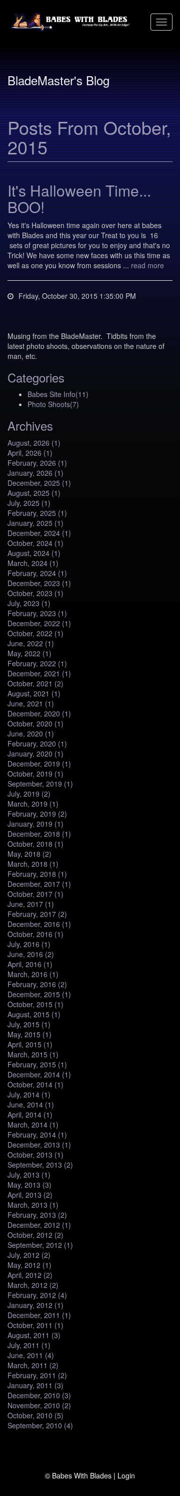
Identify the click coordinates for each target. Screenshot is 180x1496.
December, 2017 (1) (39, 884)
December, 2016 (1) (39, 924)
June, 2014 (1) (31, 1104)
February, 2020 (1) (37, 743)
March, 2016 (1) (33, 974)
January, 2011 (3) (36, 1385)
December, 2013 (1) (39, 1145)
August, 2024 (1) (34, 553)
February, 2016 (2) (37, 984)
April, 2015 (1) (30, 1044)
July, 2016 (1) (29, 944)
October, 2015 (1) (36, 1004)
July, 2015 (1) (29, 1024)
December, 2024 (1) (39, 533)
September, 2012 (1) (40, 1245)
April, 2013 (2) (30, 1195)
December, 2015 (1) (39, 994)
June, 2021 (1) (31, 703)
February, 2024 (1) (37, 573)
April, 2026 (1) (30, 453)
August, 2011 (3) (34, 1335)
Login (126, 1475)
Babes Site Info (58, 394)
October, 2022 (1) (36, 633)
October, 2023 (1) (36, 593)
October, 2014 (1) (36, 1084)
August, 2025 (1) (34, 493)
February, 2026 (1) (37, 463)
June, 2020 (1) (31, 733)
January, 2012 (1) (36, 1305)
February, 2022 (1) (37, 663)
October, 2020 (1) (36, 723)
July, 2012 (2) (29, 1255)
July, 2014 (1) (29, 1094)
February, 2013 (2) (37, 1215)
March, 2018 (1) (33, 864)
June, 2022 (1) (31, 643)
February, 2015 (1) (37, 1064)
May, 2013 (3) (30, 1185)
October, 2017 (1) (36, 894)
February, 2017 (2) (37, 914)
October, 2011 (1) (36, 1325)
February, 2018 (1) (37, 874)
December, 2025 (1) (39, 483)
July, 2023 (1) (29, 603)
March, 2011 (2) (33, 1365)
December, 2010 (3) (39, 1395)
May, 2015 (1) (30, 1034)
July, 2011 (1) (29, 1345)
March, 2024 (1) (33, 563)
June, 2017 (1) (31, 904)
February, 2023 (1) (37, 613)
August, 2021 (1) (34, 693)
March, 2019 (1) (33, 804)
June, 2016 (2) (31, 954)
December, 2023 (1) (39, 583)
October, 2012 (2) (36, 1235)
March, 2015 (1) (33, 1054)
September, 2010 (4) (40, 1425)
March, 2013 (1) (33, 1205)
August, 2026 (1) (34, 443)
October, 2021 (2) (36, 683)
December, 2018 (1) (39, 834)
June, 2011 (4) (31, 1355)
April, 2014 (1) (30, 1114)
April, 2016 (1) (30, 964)
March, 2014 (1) (33, 1124)
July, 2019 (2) (29, 794)
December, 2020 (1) (39, 713)
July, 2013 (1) (29, 1175)
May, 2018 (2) (30, 854)
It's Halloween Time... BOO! (79, 198)
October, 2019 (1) (36, 774)
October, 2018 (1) (36, 844)
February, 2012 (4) (37, 1295)
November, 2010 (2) (39, 1405)
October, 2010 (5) (36, 1415)
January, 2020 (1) (36, 754)
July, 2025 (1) (29, 503)
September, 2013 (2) (40, 1165)
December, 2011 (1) (39, 1315)
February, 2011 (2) (37, 1375)
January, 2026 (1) (36, 473)
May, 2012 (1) (30, 1265)
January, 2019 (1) (36, 824)
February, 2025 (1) (37, 513)
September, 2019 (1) (40, 784)
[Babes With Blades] (71, 22)
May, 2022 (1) (30, 653)
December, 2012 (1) (39, 1225)
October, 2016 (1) (36, 934)
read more (147, 265)
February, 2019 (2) (37, 814)
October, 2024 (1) (36, 543)
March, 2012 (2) (33, 1285)
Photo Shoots (53, 404)
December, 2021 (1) (39, 673)
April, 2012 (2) (30, 1275)
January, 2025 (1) (36, 523)
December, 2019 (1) (39, 764)
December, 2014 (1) (39, 1074)
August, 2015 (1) (34, 1014)
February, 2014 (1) (37, 1135)
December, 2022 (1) (39, 623)
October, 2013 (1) (36, 1155)
